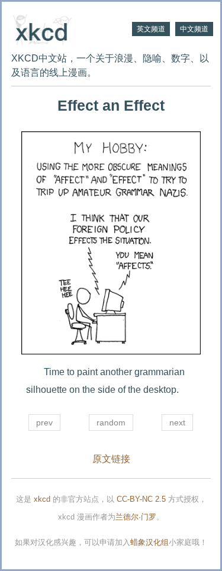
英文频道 (151, 29)
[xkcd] (61, 28)
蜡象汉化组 (149, 542)
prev (44, 422)
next (177, 422)
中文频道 (194, 29)
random (111, 422)
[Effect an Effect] (111, 242)
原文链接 (111, 459)
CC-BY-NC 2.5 (141, 499)
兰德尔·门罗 (135, 516)
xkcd (42, 499)
